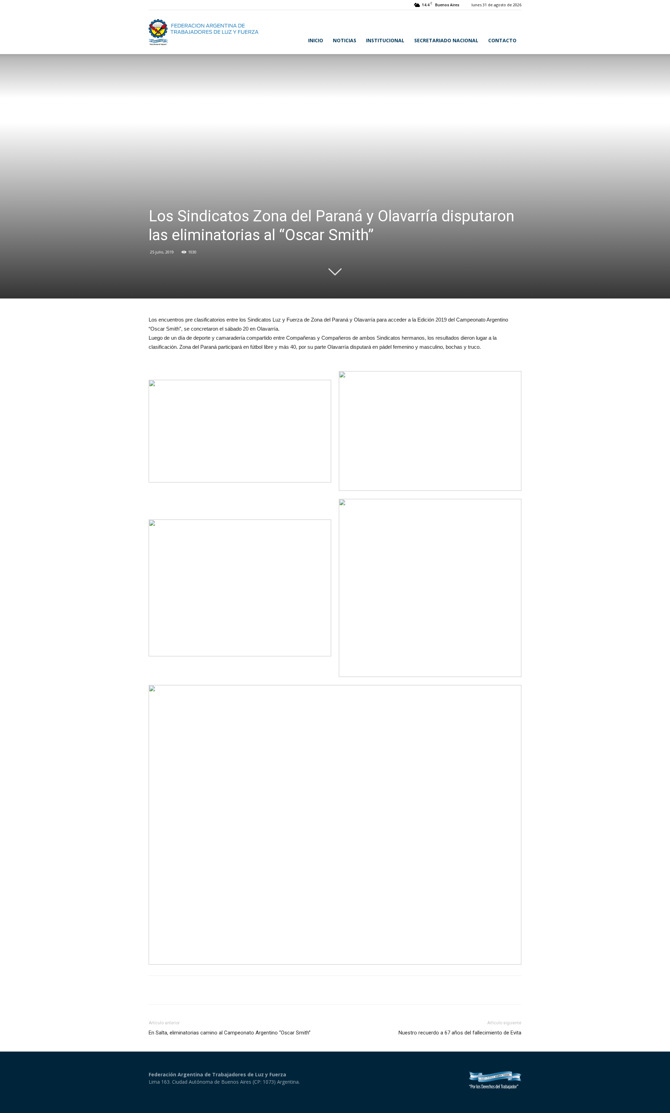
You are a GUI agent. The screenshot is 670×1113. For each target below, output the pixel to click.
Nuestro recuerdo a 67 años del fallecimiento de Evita (460, 1033)
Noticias (344, 40)
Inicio (315, 40)
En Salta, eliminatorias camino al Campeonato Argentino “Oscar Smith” (230, 1033)
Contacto (502, 40)
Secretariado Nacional (446, 40)
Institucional (385, 40)
